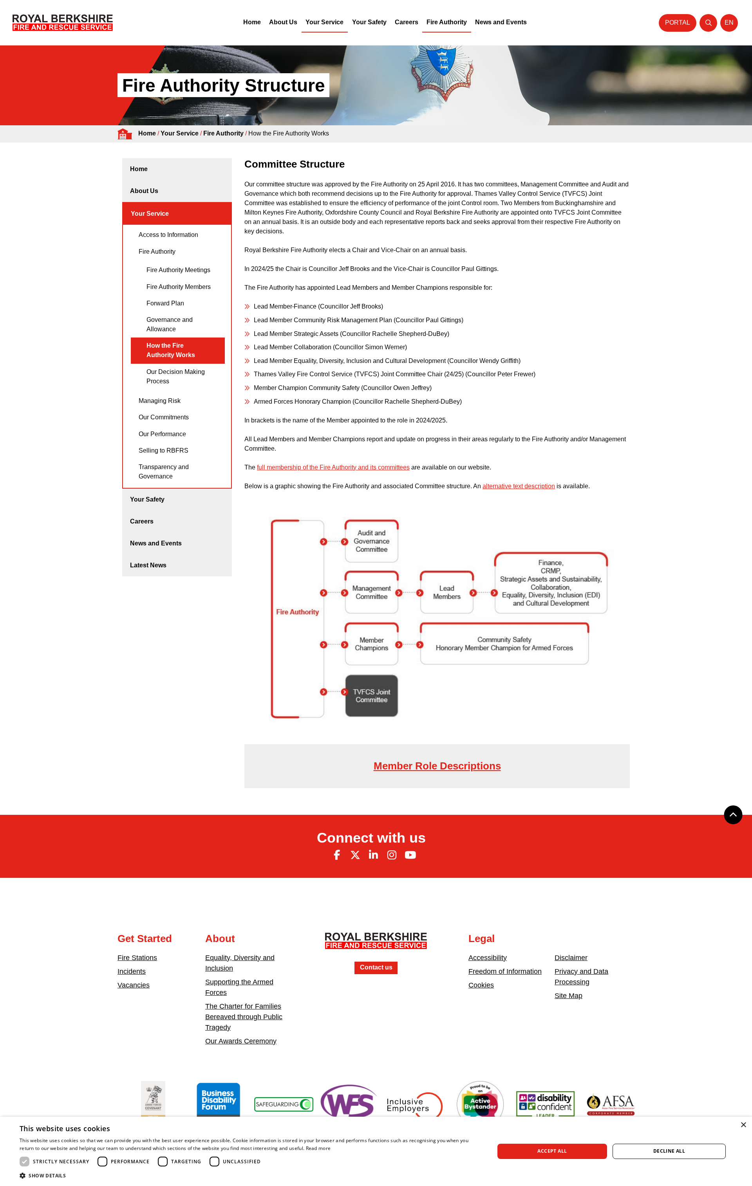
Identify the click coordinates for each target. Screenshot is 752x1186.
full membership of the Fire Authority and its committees (333, 467)
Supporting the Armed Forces (239, 987)
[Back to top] (733, 814)
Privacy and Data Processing (581, 977)
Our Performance (162, 434)
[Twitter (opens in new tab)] (355, 855)
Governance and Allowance (169, 324)
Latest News (148, 565)
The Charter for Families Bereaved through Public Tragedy (243, 1016)
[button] (250, 1175)
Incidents (132, 971)
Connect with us (371, 838)
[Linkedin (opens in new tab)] (373, 855)
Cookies (481, 985)
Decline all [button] (669, 1151)
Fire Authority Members (178, 286)
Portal (677, 22)
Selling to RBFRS (163, 450)
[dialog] (376, 1151)
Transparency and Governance (164, 472)
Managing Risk (160, 400)
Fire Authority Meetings (178, 270)
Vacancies (134, 985)
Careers (406, 22)
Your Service (324, 22)
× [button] (743, 1125)
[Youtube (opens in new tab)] (410, 855)
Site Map (568, 996)
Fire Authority (447, 22)
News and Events (501, 22)
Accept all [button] (552, 1151)
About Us (283, 22)
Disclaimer (571, 958)
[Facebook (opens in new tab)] (336, 855)
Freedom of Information (505, 971)
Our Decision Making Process (175, 376)
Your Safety (369, 22)
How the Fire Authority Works (170, 350)
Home (252, 22)
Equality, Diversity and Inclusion (240, 963)
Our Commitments (164, 417)
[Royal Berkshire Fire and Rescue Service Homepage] (63, 22)
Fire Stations (137, 958)
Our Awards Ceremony (241, 1041)
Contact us (376, 967)
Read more (318, 1148)
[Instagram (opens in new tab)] (391, 855)
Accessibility (487, 958)
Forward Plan (165, 303)
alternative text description (519, 486)
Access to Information (168, 234)
